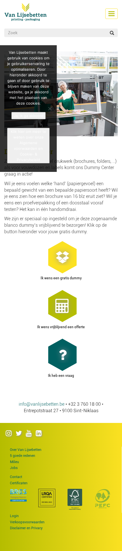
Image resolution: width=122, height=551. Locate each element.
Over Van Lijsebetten (25, 450)
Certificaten (19, 483)
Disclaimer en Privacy (26, 528)
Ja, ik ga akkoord (28, 115)
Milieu (14, 462)
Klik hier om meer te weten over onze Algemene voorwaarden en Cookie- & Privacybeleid (28, 145)
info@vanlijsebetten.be (41, 404)
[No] (49, 108)
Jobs (14, 468)
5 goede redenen (22, 456)
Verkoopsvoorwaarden (27, 522)
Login (14, 516)
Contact (16, 477)
